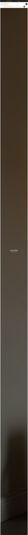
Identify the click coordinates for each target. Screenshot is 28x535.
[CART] (26, 1)
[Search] (24, 6)
